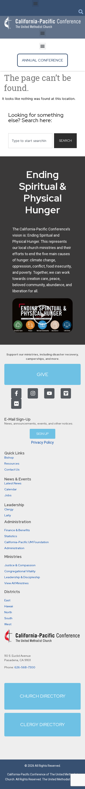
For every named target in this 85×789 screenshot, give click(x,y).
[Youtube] (49, 393)
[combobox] (30, 140)
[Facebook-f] (16, 393)
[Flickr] (16, 404)
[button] (35, 3)
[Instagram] (33, 393)
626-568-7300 (24, 667)
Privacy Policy (42, 442)
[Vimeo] (66, 393)
